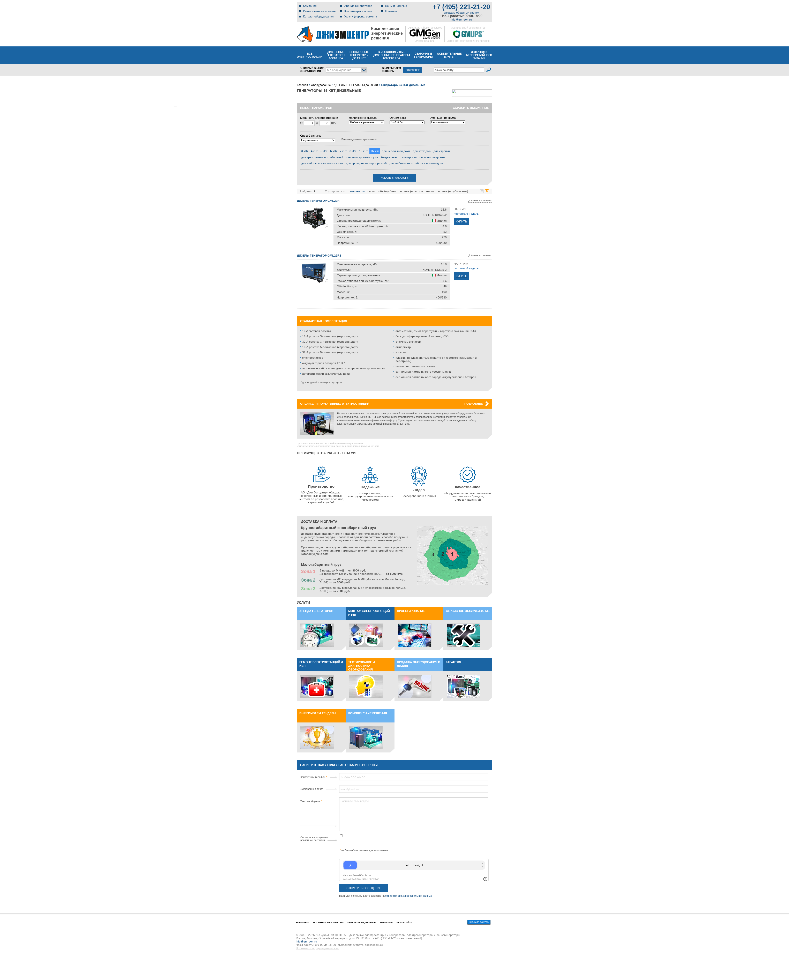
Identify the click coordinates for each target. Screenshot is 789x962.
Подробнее (473, 403)
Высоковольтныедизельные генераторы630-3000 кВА (391, 55)
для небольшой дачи (396, 151)
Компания (310, 5)
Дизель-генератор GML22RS (319, 255)
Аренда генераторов (358, 5)
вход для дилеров (479, 922)
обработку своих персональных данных (408, 895)
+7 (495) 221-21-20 (461, 7)
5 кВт (324, 151)
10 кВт (363, 151)
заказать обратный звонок (461, 12)
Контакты (391, 11)
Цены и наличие (396, 5)
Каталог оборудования (318, 16)
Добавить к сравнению (480, 200)
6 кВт (333, 151)
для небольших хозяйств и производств (416, 163)
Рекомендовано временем (359, 139)
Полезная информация (328, 922)
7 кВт (343, 151)
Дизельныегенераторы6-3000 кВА (336, 55)
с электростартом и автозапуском (422, 157)
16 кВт (374, 151)
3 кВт (304, 151)
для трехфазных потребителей (322, 157)
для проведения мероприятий (366, 163)
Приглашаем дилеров (361, 922)
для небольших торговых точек (322, 163)
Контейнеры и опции (358, 11)
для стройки (442, 151)
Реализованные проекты (319, 11)
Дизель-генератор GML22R (318, 200)
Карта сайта (404, 922)
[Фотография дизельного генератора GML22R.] (313, 218)
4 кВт (314, 151)
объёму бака (387, 191)
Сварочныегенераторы (423, 55)
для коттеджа (422, 151)
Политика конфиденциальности (317, 948)
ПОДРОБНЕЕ (413, 70)
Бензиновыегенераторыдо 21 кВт (359, 55)
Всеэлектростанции (309, 55)
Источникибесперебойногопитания (479, 55)
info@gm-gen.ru (461, 19)
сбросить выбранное (471, 107)
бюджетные (389, 157)
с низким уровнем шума (362, 157)
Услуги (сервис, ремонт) (360, 16)
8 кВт (353, 151)
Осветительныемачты (449, 55)
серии (372, 191)
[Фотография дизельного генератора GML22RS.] (313, 273)
